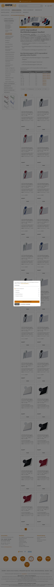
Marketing (17, 292)
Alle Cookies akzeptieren (27, 301)
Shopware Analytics (19, 295)
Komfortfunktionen (19, 294)
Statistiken (18, 290)
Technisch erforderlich (20, 288)
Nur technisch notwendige (25, 304)
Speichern (17, 304)
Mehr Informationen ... (25, 283)
